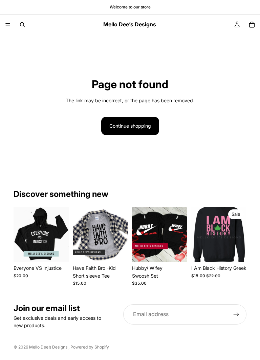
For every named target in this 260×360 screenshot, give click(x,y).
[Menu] (8, 24)
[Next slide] (239, 234)
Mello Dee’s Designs (48, 347)
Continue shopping (130, 126)
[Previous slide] (198, 234)
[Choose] (58, 251)
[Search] (22, 24)
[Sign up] (236, 314)
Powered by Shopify (89, 347)
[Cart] (251, 24)
